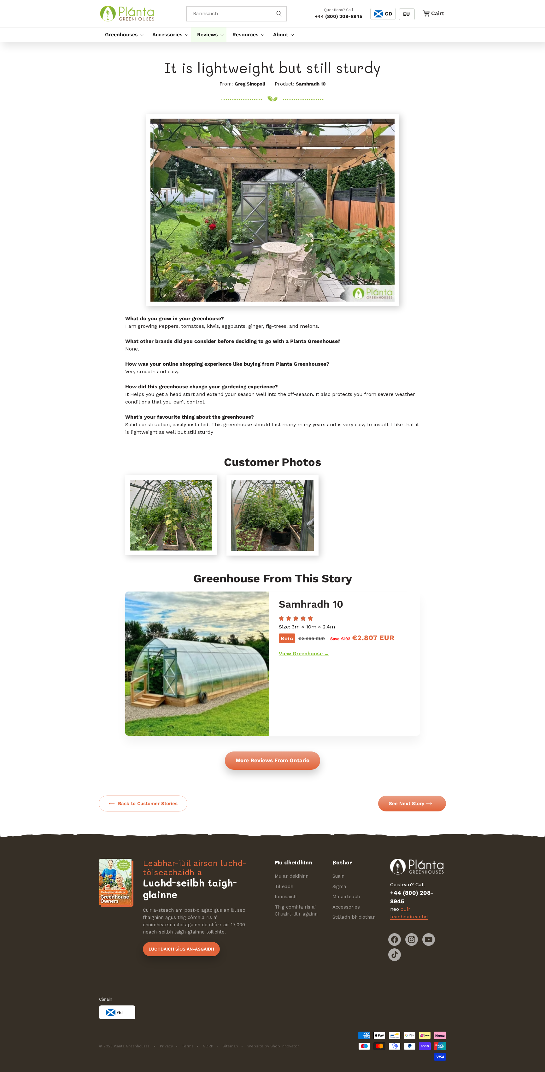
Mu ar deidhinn (291, 876)
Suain (338, 876)
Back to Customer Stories (148, 803)
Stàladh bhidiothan (354, 917)
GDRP (208, 1046)
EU (406, 14)
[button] (122, 34)
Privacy (166, 1046)
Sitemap (230, 1046)
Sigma (339, 886)
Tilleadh (284, 886)
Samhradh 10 (311, 84)
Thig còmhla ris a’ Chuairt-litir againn (296, 910)
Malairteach (346, 896)
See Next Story (406, 803)
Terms (188, 1046)
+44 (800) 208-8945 (338, 16)
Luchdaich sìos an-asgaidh (181, 948)
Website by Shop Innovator (273, 1046)
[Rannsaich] (279, 14)
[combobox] (236, 14)
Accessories (346, 907)
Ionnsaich (285, 896)
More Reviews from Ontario (272, 760)
